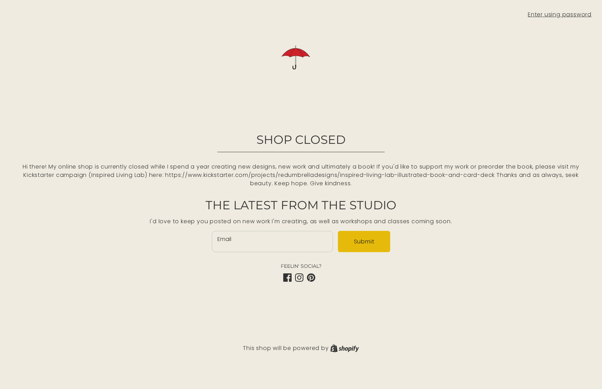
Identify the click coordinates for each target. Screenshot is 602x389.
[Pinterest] (311, 277)
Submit (364, 242)
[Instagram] (299, 277)
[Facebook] (287, 277)
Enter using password (560, 14)
